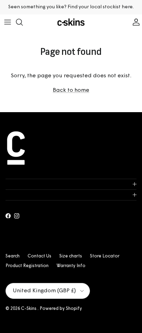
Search (13, 256)
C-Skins (29, 308)
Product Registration (27, 266)
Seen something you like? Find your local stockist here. (71, 7)
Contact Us (39, 256)
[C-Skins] (71, 22)
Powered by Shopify (61, 308)
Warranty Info (71, 266)
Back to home (71, 90)
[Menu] (7, 22)
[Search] (22, 22)
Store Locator (105, 256)
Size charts (70, 256)
